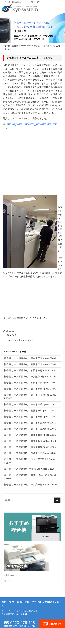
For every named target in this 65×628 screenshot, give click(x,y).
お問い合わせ (11, 575)
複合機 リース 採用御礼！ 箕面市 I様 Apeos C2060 (29, 410)
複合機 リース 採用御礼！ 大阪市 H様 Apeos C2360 (30, 447)
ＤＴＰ (31, 340)
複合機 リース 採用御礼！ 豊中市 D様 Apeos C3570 (30, 388)
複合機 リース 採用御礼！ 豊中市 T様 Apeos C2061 (30, 358)
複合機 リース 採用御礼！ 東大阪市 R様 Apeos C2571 (31, 376)
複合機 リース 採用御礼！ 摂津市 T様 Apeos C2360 (30, 453)
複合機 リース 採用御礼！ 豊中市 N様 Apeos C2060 (30, 416)
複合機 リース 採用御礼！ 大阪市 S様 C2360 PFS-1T (30, 441)
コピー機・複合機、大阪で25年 (21, 2)
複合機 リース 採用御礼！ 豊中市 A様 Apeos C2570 (30, 404)
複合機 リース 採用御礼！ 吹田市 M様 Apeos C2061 (30, 370)
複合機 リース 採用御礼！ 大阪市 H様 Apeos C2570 (30, 434)
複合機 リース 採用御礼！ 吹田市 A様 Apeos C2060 (30, 382)
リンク (7, 581)
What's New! (14, 335)
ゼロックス (12, 340)
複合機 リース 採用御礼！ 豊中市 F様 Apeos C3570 (30, 422)
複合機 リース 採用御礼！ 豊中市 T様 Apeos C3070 (30, 428)
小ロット (22, 340)
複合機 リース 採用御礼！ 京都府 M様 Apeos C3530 (30, 484)
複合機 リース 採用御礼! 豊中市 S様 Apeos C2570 (29, 468)
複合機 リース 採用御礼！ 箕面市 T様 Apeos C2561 (30, 364)
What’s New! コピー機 (15, 351)
